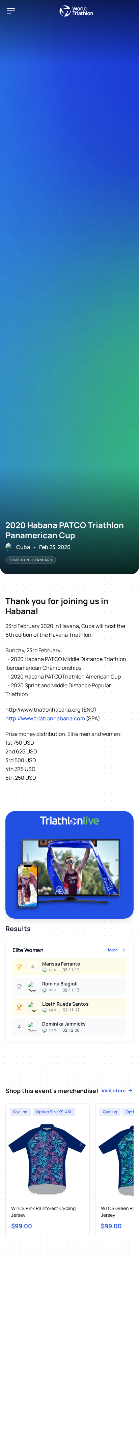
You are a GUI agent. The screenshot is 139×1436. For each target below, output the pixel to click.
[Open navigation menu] (11, 11)
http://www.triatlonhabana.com (45, 718)
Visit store (114, 1090)
